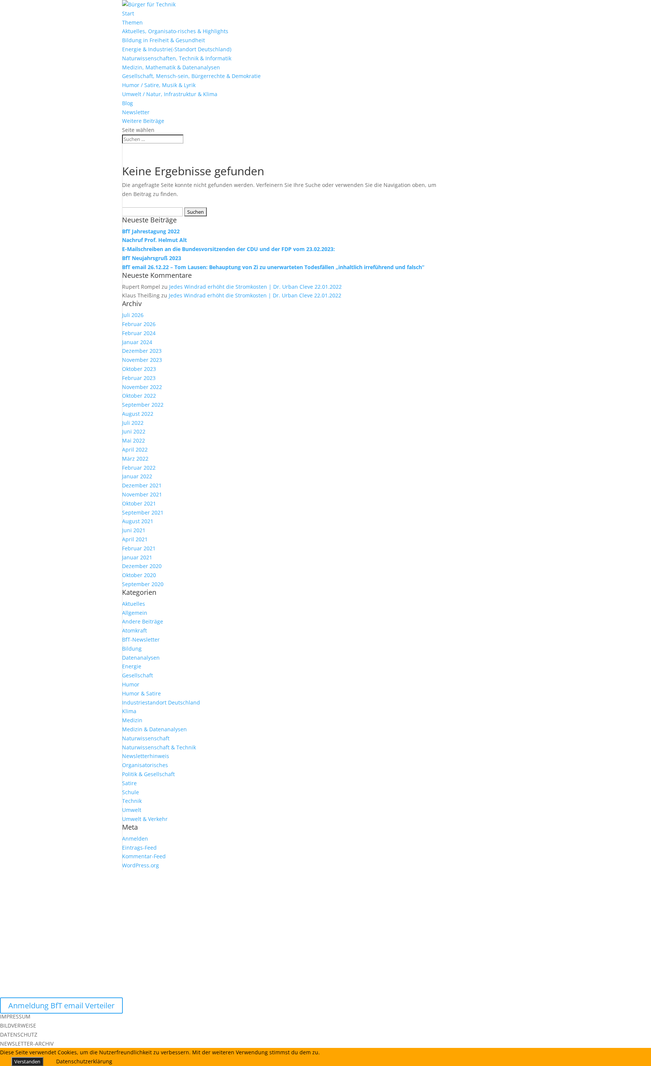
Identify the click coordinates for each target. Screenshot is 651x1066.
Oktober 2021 (139, 503)
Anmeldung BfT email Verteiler (61, 1005)
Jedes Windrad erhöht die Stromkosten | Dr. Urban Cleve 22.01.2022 (255, 286)
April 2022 (135, 449)
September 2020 (143, 584)
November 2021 (142, 494)
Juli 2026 (133, 315)
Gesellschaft (137, 675)
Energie (131, 666)
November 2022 (142, 387)
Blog (127, 103)
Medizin (132, 720)
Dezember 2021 (142, 485)
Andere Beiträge (142, 621)
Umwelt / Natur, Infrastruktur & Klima (169, 94)
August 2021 (137, 521)
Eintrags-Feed (139, 847)
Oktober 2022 (139, 395)
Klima (129, 711)
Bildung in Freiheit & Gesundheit (163, 40)
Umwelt (131, 809)
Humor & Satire (141, 693)
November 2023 (142, 359)
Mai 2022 (133, 440)
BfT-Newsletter (141, 639)
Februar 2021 (139, 548)
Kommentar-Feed (144, 856)
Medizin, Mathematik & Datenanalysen (171, 67)
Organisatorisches (145, 765)
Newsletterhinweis (145, 756)
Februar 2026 (139, 324)
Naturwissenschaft (146, 738)
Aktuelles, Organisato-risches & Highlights (175, 31)
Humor (130, 684)
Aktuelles (133, 603)
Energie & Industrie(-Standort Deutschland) (176, 49)
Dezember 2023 (142, 350)
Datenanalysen (141, 657)
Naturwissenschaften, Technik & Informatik (176, 58)
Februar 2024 (139, 333)
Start (128, 13)
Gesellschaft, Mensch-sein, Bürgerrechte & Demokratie (191, 76)
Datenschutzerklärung (84, 1061)
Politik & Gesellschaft (148, 774)
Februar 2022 (139, 467)
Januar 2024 (137, 342)
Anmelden (135, 838)
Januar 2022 (137, 476)
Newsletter (136, 112)
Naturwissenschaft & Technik (159, 747)
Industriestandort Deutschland (161, 702)
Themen (132, 22)
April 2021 (135, 539)
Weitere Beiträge (143, 120)
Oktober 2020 (139, 575)
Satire (129, 783)
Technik (132, 800)
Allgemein (134, 612)
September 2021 (143, 512)
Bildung (132, 648)
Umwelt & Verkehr (145, 818)
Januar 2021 (137, 557)
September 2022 (143, 404)
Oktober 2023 (139, 368)
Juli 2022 (133, 422)
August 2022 (137, 413)
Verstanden (27, 1061)
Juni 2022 (133, 431)
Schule (130, 792)
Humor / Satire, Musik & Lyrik (159, 85)
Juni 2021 (133, 530)
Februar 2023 (139, 377)
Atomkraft (134, 630)
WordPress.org (140, 865)
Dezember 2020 (142, 566)
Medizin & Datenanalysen (154, 729)
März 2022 (135, 458)
